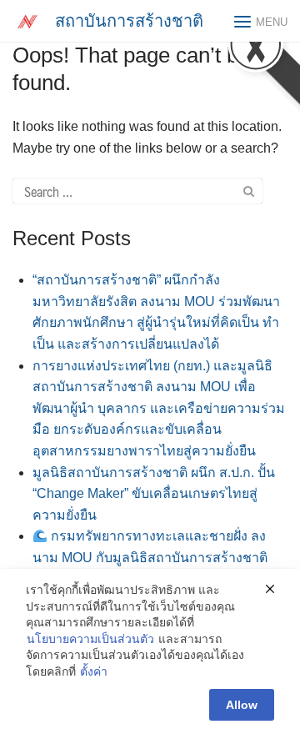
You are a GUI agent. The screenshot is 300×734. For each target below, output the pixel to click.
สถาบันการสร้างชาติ (129, 21)
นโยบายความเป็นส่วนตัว (90, 639)
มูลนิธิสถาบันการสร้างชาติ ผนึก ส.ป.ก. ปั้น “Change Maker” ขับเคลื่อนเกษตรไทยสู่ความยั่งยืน (153, 493)
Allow (242, 704)
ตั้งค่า (94, 671)
